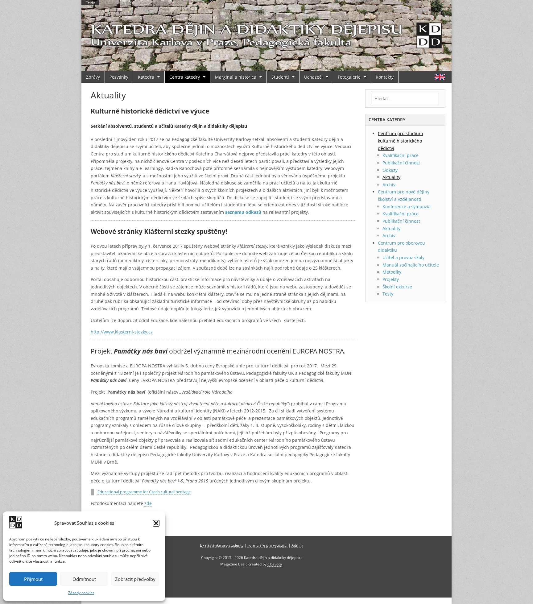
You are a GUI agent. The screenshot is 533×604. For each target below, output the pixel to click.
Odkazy (390, 170)
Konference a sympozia (406, 206)
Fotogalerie (349, 77)
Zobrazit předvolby (135, 579)
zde (148, 503)
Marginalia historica (235, 77)
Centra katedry (184, 77)
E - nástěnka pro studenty (221, 545)
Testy (387, 294)
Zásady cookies (81, 592)
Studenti (280, 77)
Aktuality (391, 177)
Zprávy (93, 77)
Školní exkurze (397, 287)
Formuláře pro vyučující (267, 545)
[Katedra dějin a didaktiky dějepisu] (266, 35)
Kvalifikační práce (400, 155)
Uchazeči (313, 77)
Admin (297, 545)
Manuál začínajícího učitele (410, 265)
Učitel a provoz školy (403, 257)
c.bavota (274, 563)
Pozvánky (118, 77)
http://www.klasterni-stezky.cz (122, 332)
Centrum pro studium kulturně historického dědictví (400, 140)
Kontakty (385, 77)
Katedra (146, 77)
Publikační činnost (401, 163)
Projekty (390, 279)
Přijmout (33, 579)
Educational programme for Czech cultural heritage (144, 491)
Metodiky (391, 272)
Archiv (388, 185)
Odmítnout (84, 579)
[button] (156, 523)
